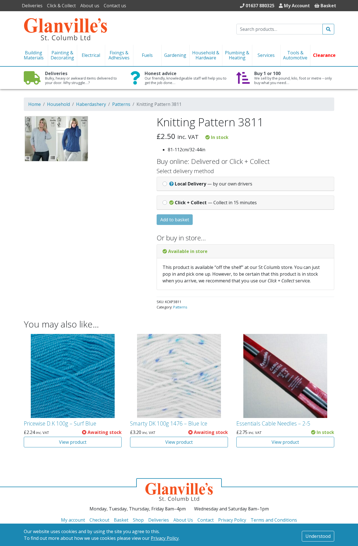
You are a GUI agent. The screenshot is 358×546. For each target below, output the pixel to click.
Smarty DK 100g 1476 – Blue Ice (168, 423)
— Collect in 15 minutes (216, 202)
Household (58, 104)
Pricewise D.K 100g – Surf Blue (60, 423)
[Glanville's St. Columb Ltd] (65, 28)
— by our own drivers (213, 184)
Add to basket (174, 220)
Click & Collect (61, 6)
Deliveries (32, 6)
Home (34, 104)
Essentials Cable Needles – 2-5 (273, 423)
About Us (183, 520)
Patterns (121, 104)
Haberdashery (91, 104)
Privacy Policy (165, 538)
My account (73, 520)
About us (89, 6)
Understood (318, 536)
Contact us (115, 6)
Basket (121, 520)
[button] (136, 123)
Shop (138, 520)
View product (72, 442)
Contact (205, 520)
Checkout (99, 520)
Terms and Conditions (274, 520)
